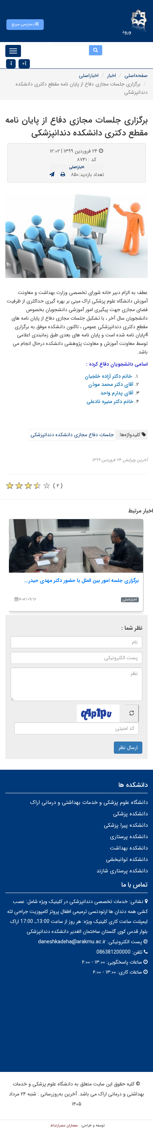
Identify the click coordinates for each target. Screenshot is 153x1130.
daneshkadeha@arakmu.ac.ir (72, 942)
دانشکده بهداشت (129, 848)
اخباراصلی (89, 75)
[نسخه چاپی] (63, 175)
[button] (25, 24)
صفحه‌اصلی (136, 75)
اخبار (111, 75)
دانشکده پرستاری (129, 836)
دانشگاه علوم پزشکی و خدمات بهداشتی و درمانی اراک (89, 802)
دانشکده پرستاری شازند (122, 871)
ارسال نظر (128, 748)
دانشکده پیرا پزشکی (126, 825)
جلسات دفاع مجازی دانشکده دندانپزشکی (72, 435)
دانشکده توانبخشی (127, 859)
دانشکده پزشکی (130, 814)
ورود (126, 32)
